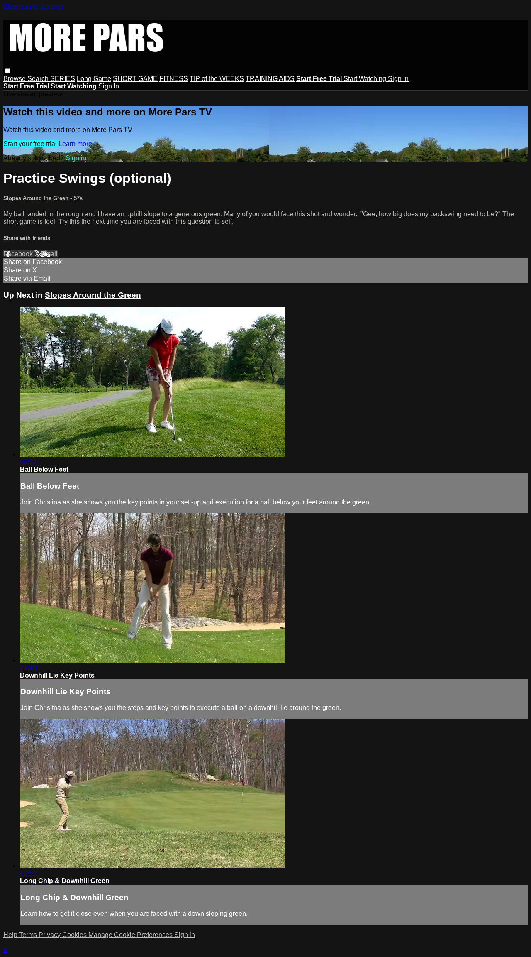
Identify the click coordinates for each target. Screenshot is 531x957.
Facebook (18, 253)
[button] (7, 70)
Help (11, 934)
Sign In (108, 86)
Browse (15, 78)
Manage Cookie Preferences (131, 934)
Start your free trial (30, 143)
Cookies (75, 934)
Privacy (50, 934)
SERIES (62, 78)
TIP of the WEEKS (217, 78)
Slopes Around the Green (36, 198)
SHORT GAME (135, 78)
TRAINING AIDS (270, 78)
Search (38, 78)
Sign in (398, 78)
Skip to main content (33, 6)
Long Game (94, 78)
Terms (29, 934)
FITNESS (173, 78)
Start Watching (365, 78)
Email (49, 253)
